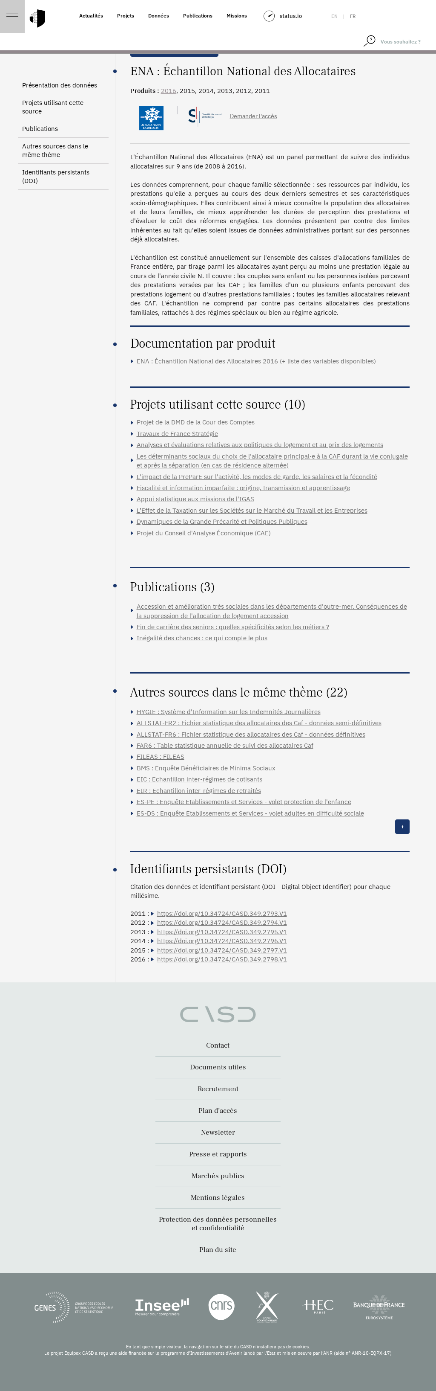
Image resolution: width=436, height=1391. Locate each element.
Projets (125, 15)
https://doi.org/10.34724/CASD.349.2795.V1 (222, 932)
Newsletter (218, 1132)
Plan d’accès (217, 1110)
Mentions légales (218, 1197)
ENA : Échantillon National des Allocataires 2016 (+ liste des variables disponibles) (256, 361)
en (334, 16)
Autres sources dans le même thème (55, 150)
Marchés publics (218, 1176)
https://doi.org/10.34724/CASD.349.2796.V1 (222, 941)
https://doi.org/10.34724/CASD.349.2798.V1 (222, 959)
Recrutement (218, 1089)
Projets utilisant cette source (52, 107)
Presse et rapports (218, 1154)
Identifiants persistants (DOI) (55, 176)
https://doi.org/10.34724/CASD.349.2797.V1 (222, 950)
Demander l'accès (253, 116)
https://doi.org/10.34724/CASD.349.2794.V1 (222, 922)
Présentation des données (59, 85)
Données (158, 15)
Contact (217, 1045)
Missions (237, 15)
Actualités (91, 15)
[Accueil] (37, 19)
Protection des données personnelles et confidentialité (218, 1224)
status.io (291, 16)
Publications (197, 15)
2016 (168, 91)
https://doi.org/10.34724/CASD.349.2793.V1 (222, 913)
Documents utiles (218, 1067)
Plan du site (217, 1250)
